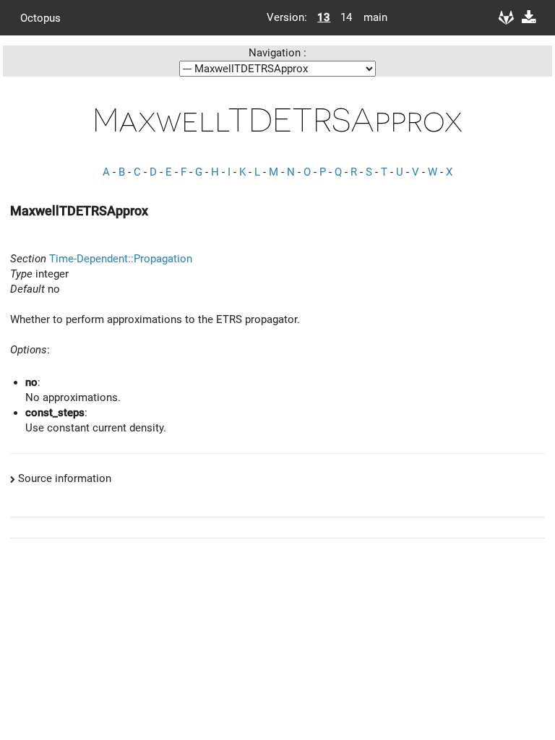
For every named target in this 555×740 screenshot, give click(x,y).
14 (346, 17)
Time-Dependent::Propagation (120, 258)
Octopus (40, 17)
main (370, 17)
